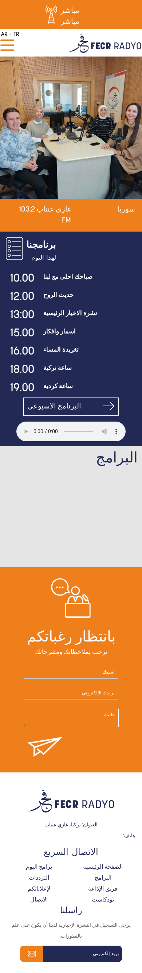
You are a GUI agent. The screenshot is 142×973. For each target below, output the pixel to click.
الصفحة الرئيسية (103, 867)
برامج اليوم (39, 867)
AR (4, 34)
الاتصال (39, 900)
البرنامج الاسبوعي (54, 406)
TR (16, 34)
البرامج (103, 878)
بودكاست (103, 900)
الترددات (39, 878)
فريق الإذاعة (103, 889)
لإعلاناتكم (39, 889)
